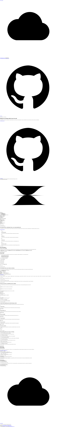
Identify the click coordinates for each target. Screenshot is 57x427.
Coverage (5, 58)
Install (8, 58)
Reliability (7, 58)
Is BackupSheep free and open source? (4, 362)
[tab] (4, 250)
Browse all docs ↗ (5, 350)
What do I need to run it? (3, 365)
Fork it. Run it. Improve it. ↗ (12, 426)
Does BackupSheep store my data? (4, 364)
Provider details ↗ (2, 274)
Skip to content (1, 0)
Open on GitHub (2, 350)
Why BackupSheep (2, 58)
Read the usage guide (2, 229)
